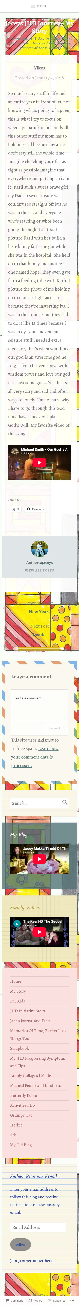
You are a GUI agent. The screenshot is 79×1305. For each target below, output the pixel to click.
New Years (39, 607)
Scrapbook (19, 1048)
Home (15, 981)
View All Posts (39, 570)
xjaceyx (46, 562)
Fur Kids (17, 1001)
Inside (39, 630)
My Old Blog (21, 1145)
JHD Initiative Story (27, 1011)
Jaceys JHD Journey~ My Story (39, 26)
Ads (13, 1135)
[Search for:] (39, 803)
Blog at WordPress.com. (39, 1295)
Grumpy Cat (21, 1115)
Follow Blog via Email (33, 1177)
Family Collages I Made (30, 1075)
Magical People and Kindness (35, 1085)
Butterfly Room (23, 1095)
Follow (20, 1244)
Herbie (16, 1125)
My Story (18, 991)
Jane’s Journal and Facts (30, 1021)
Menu (42, 6)
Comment (53, 728)
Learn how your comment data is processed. (35, 757)
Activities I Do (22, 1105)
